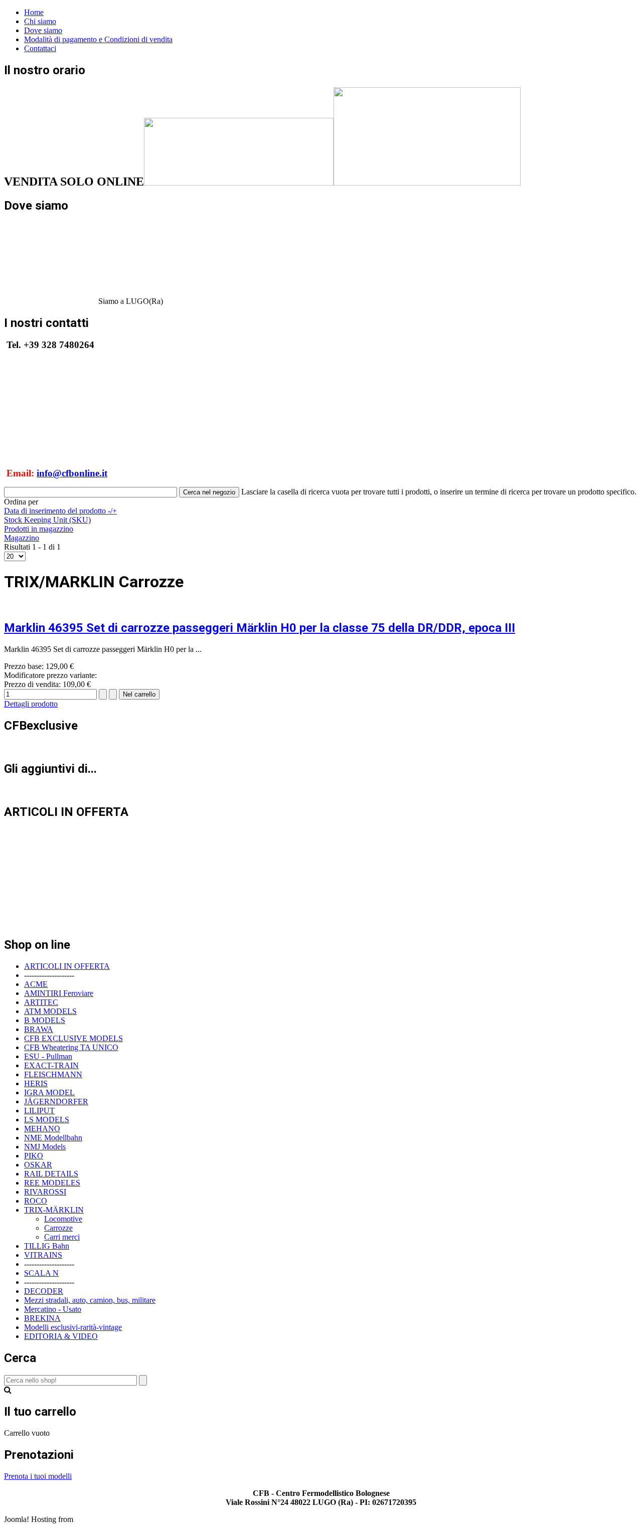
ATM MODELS (50, 1011)
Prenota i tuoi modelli (38, 1476)
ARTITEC (41, 1002)
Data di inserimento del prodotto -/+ (60, 510)
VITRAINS (43, 1255)
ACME (36, 984)
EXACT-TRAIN (51, 1065)
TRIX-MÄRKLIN (54, 1210)
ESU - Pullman (48, 1056)
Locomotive (63, 1219)
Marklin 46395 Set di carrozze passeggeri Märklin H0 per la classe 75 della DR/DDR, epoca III (259, 628)
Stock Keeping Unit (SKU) (47, 520)
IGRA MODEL (49, 1092)
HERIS (36, 1083)
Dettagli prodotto (31, 704)
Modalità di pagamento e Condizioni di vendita (98, 39)
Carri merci (62, 1237)
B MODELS (44, 1020)
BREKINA (42, 1318)
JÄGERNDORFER (56, 1101)
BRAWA (38, 1029)
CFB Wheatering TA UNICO (71, 1047)
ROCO (35, 1201)
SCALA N (41, 1273)
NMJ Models (45, 1146)
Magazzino (21, 538)
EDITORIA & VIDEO (61, 1336)
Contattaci (40, 48)
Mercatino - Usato (52, 1309)
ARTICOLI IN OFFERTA (67, 966)
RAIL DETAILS (51, 1173)
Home (34, 12)
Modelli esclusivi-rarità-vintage (73, 1327)
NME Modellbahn (53, 1137)
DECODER (43, 1291)
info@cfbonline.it (72, 473)
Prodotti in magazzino (38, 529)
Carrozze (58, 1228)
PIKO (33, 1155)
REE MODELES (52, 1182)
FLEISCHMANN (53, 1074)
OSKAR (38, 1164)
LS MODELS (46, 1119)
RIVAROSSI (45, 1191)
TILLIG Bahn (46, 1246)
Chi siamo (40, 21)
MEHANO (42, 1128)
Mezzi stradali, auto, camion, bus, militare (89, 1300)
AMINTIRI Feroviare (58, 993)
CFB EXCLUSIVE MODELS (73, 1038)
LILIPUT (39, 1110)
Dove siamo (43, 30)
